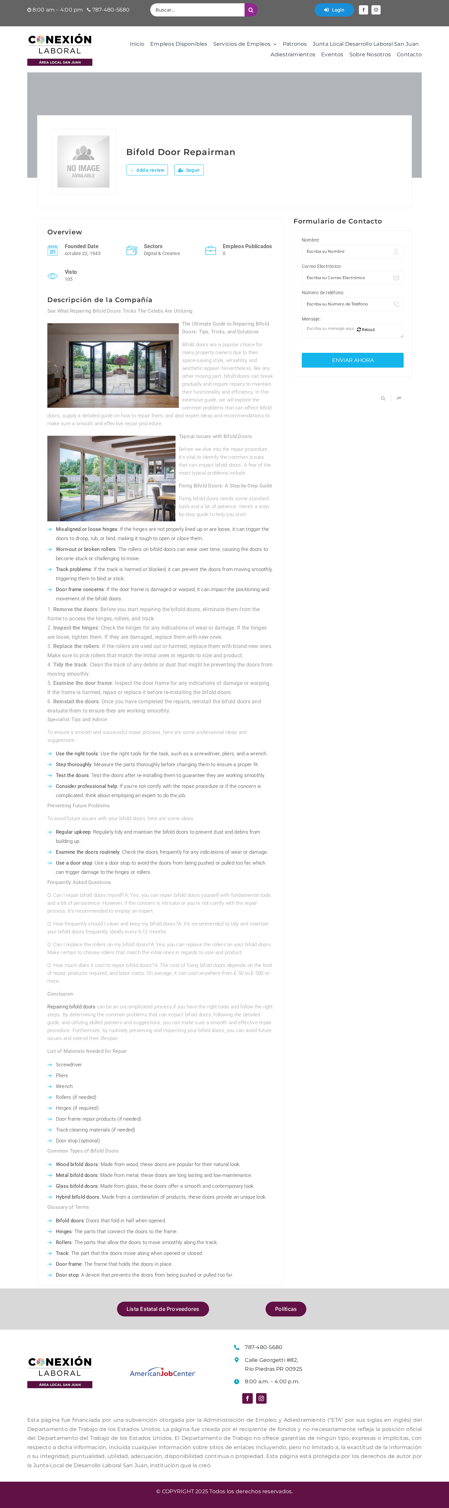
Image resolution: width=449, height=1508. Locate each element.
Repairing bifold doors (71, 1007)
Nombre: (311, 240)
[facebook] (363, 9)
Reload (368, 329)
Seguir (192, 170)
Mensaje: (311, 319)
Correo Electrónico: (322, 266)
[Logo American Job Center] (163, 1369)
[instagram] (376, 9)
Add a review (149, 170)
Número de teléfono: (323, 292)
